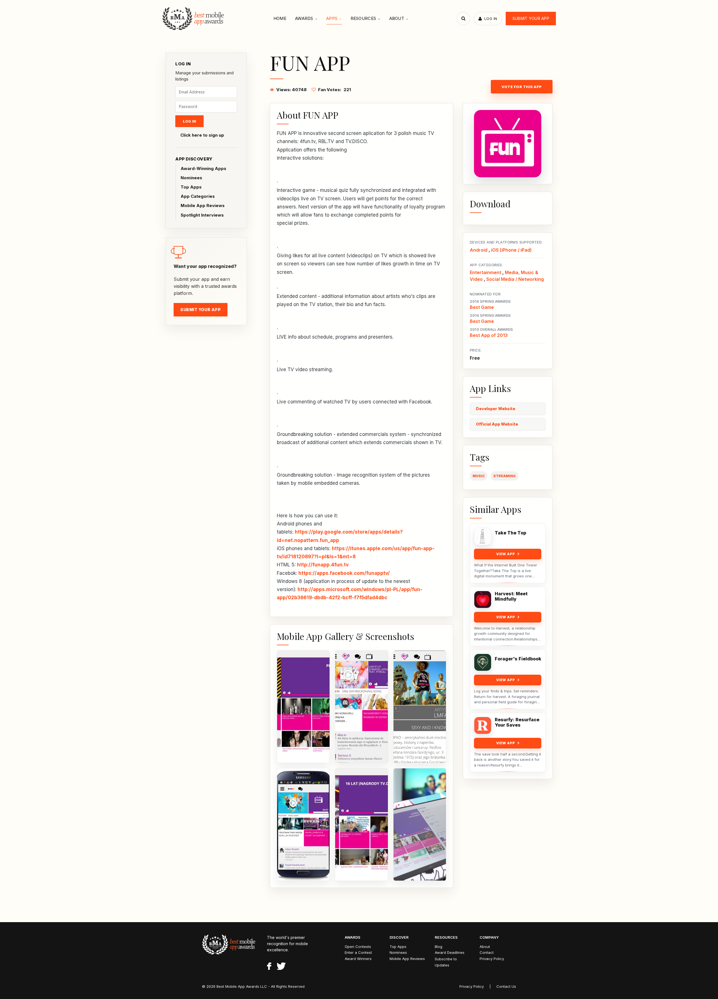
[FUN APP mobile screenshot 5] (361, 824)
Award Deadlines (449, 952)
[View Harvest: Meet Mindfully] (482, 599)
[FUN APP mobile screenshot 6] (419, 824)
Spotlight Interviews (202, 215)
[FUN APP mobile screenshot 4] (303, 824)
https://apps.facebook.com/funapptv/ (344, 573)
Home (279, 18)
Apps (331, 18)
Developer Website (495, 408)
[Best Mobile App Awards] (193, 18)
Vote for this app (521, 86)
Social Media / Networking (515, 279)
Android (478, 250)
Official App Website (497, 424)
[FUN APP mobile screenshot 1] (303, 707)
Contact (487, 952)
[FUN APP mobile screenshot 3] (419, 707)
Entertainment (485, 272)
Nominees (191, 177)
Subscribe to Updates (446, 962)
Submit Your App (530, 18)
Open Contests (358, 946)
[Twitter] (281, 967)
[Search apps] (463, 18)
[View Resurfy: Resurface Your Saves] (482, 725)
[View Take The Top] (482, 536)
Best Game (482, 307)
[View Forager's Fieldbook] (482, 662)
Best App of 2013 (489, 335)
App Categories (198, 196)
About (396, 18)
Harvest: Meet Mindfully (511, 596)
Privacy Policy (492, 958)
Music (479, 476)
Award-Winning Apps (203, 168)
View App (505, 554)
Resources (363, 18)
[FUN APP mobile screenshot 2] (361, 707)
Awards (304, 18)
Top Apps (191, 187)
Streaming (504, 476)
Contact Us (506, 986)
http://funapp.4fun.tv (323, 565)
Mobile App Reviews (203, 205)
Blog (438, 946)
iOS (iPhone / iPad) (511, 250)
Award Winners (358, 958)
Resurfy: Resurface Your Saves (517, 722)
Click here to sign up (202, 135)
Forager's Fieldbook (518, 659)
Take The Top (510, 533)
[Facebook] (269, 967)
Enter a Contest (358, 952)
